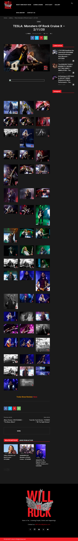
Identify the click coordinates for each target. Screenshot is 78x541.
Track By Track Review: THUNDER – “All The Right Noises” (39, 421)
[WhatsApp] (45, 38)
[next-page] (8, 469)
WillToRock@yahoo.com (42, 524)
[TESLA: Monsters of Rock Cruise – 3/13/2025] (11, 449)
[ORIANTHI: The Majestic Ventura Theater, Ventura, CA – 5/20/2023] (43, 451)
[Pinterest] (41, 38)
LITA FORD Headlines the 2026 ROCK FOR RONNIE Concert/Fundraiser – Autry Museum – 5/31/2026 (66, 54)
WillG (29, 33)
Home (5, 18)
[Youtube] (47, 529)
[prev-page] (5, 469)
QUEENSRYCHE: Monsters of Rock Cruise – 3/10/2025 (25, 457)
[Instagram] (34, 529)
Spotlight (48, 5)
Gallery (57, 5)
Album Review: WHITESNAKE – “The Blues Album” (13, 421)
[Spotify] (39, 529)
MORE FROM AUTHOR (26, 440)
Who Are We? (20, 13)
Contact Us (31, 13)
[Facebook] (32, 38)
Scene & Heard (38, 5)
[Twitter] (37, 38)
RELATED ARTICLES (11, 440)
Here (35, 397)
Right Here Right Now (23, 5)
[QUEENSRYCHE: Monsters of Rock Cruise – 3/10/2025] (27, 449)
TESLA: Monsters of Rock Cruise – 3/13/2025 (9, 457)
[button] (72, 3)
